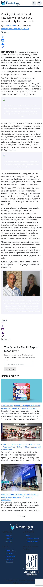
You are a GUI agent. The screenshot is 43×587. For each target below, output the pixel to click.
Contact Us (9, 538)
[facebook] (2, 34)
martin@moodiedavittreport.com (15, 28)
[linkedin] (2, 40)
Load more (21, 516)
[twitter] (2, 37)
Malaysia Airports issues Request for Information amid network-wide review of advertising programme (19, 497)
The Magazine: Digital (33, 538)
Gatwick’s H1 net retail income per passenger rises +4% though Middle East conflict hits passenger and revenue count (21, 447)
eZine (28, 535)
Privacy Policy (10, 556)
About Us (9, 535)
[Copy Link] (2, 46)
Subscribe (9, 541)
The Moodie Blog (31, 541)
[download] (2, 43)
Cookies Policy (10, 550)
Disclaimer (9, 553)
